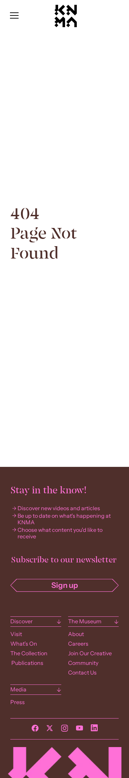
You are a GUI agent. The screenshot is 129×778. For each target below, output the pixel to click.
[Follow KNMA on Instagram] (64, 729)
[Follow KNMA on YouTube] (79, 729)
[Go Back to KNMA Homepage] (65, 25)
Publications (26, 663)
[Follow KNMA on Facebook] (35, 729)
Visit (16, 634)
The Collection (28, 653)
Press (17, 702)
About (76, 634)
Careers (78, 643)
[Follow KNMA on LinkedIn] (94, 729)
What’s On (23, 643)
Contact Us (82, 672)
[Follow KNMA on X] (49, 729)
